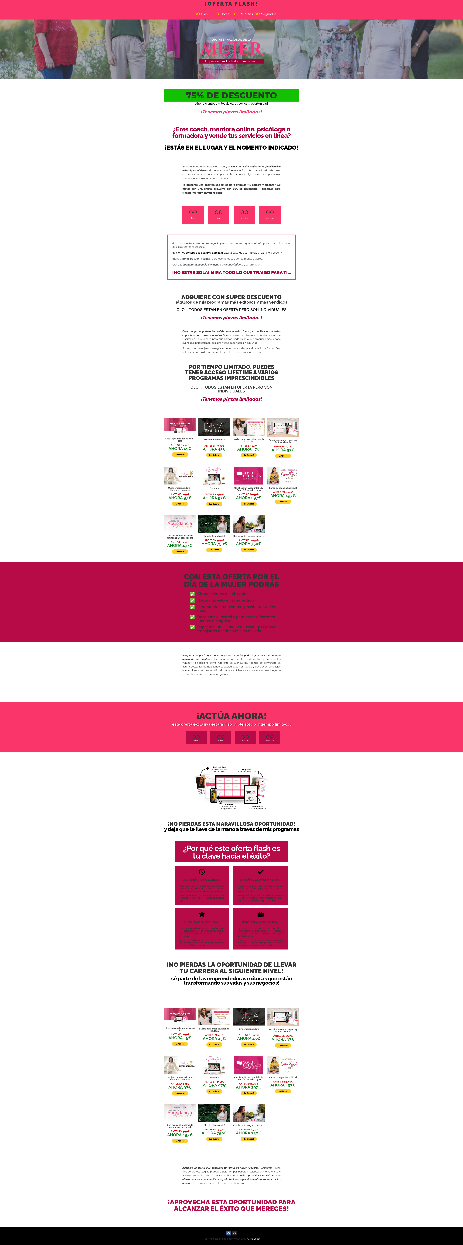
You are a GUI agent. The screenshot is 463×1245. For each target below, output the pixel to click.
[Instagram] (234, 1233)
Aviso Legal (253, 1238)
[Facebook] (228, 1233)
